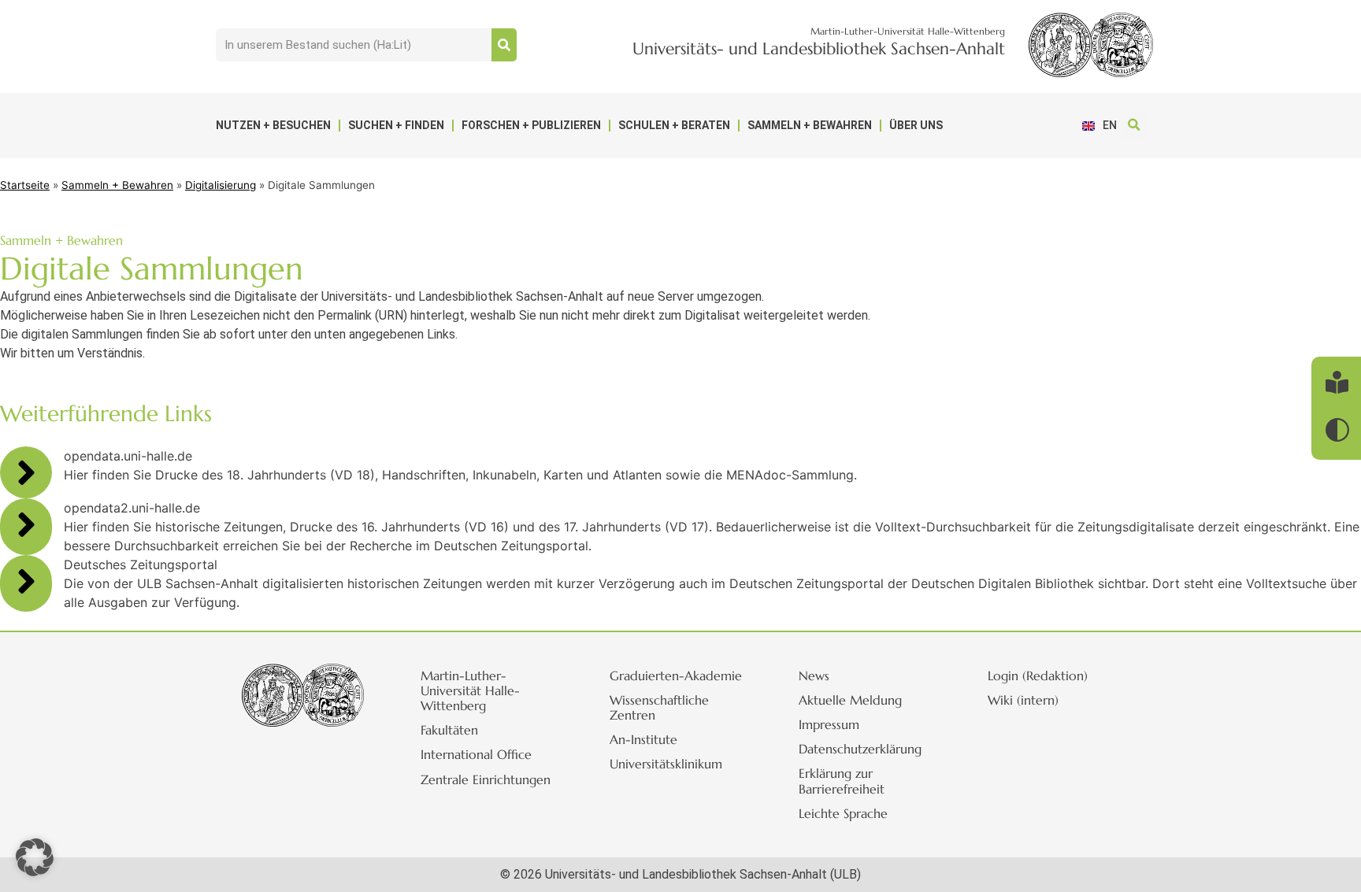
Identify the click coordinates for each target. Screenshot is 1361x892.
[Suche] (504, 44)
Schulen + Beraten (674, 125)
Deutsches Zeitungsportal (140, 564)
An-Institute (643, 739)
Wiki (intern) (1023, 700)
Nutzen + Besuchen (273, 125)
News (814, 675)
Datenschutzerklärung (860, 749)
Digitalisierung (220, 185)
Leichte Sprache (843, 813)
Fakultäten (449, 730)
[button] (1134, 126)
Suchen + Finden (396, 125)
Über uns (916, 125)
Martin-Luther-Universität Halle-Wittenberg (470, 690)
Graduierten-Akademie (676, 675)
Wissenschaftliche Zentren (659, 707)
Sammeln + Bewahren (809, 125)
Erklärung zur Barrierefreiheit (841, 780)
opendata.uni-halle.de (128, 456)
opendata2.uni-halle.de (132, 508)
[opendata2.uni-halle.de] (26, 524)
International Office (476, 754)
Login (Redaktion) (1038, 675)
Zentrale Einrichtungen (486, 779)
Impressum (829, 724)
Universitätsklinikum (666, 764)
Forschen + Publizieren (531, 125)
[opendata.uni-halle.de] (26, 472)
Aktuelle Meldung (850, 700)
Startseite (25, 185)
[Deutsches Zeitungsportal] (26, 581)
